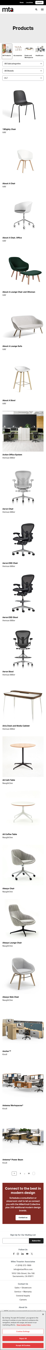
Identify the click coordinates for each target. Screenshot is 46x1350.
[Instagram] (18, 1254)
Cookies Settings (23, 1331)
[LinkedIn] (22, 1254)
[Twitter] (32, 1254)
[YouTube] (27, 1254)
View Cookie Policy (24, 1325)
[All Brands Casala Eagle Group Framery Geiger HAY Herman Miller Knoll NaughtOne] (23, 71)
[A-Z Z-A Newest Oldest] (23, 78)
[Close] (43, 1314)
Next (34, 1173)
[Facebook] (13, 1254)
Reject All (23, 1339)
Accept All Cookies (23, 1345)
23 (29, 1173)
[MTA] (7, 9)
